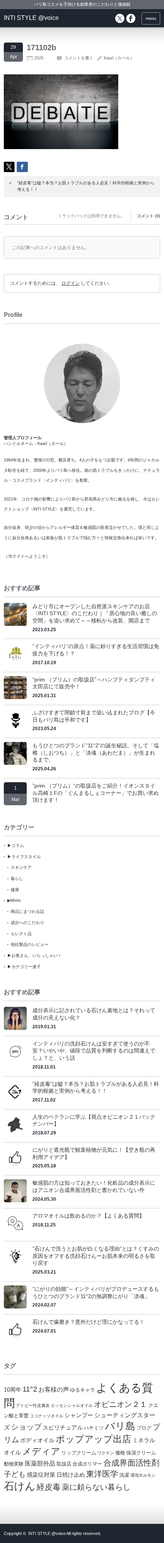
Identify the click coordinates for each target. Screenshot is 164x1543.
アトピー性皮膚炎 (33, 1405)
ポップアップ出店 (93, 1439)
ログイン (70, 283)
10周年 (12, 1390)
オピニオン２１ (120, 1404)
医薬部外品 (40, 1463)
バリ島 (120, 1426)
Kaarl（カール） (119, 58)
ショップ (26, 1427)
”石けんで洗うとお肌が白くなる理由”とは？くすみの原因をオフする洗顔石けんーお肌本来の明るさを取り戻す (95, 1256)
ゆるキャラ (82, 1390)
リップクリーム (78, 1453)
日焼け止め (70, 1475)
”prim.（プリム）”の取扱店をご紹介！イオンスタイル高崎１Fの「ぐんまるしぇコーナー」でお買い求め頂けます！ (95, 793)
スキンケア (21, 867)
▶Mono (14, 900)
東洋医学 (102, 1474)
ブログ (144, 1428)
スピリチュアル (63, 1428)
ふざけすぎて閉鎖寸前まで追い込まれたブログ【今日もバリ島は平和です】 (93, 716)
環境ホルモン (143, 1475)
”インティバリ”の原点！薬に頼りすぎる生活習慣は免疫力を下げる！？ (95, 650)
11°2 (30, 1389)
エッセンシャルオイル (72, 1405)
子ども (15, 1474)
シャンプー (78, 1415)
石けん (19, 1486)
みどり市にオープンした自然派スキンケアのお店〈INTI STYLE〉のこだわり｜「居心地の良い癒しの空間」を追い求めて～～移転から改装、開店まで (94, 613)
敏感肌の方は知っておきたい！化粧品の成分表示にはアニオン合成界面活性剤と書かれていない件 (93, 1186)
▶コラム (15, 845)
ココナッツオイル (46, 1415)
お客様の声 (54, 1389)
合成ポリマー (87, 1464)
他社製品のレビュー (29, 944)
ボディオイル (37, 1440)
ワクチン (105, 1453)
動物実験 (14, 1464)
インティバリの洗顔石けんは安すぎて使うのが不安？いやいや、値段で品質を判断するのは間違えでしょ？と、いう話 (93, 1051)
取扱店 (63, 1464)
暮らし (17, 878)
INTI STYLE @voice (31, 18)
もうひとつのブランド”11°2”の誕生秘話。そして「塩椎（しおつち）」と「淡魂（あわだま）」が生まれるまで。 (95, 752)
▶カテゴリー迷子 (24, 966)
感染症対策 (41, 1475)
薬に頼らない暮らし (96, 1487)
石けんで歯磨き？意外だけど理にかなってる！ (88, 1322)
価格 (120, 1453)
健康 (15, 889)
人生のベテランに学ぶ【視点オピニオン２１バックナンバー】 (93, 1120)
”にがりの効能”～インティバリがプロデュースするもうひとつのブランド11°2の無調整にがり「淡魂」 (95, 1292)
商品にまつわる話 (27, 911)
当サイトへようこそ (27, 556)
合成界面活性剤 (131, 1462)
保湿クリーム (141, 1453)
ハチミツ (94, 1428)
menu (151, 18)
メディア (41, 1451)
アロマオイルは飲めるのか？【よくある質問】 (88, 1216)
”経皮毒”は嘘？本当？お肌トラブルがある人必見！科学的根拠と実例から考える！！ (85, 186)
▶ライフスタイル (24, 856)
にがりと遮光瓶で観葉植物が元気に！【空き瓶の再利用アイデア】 (93, 1153)
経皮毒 (49, 1486)
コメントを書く (78, 58)
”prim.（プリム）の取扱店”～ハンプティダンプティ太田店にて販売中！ (93, 683)
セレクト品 (21, 933)
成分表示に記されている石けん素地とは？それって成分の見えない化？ (93, 1014)
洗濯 (124, 1475)
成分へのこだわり (27, 922)
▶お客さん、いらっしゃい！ (34, 955)
